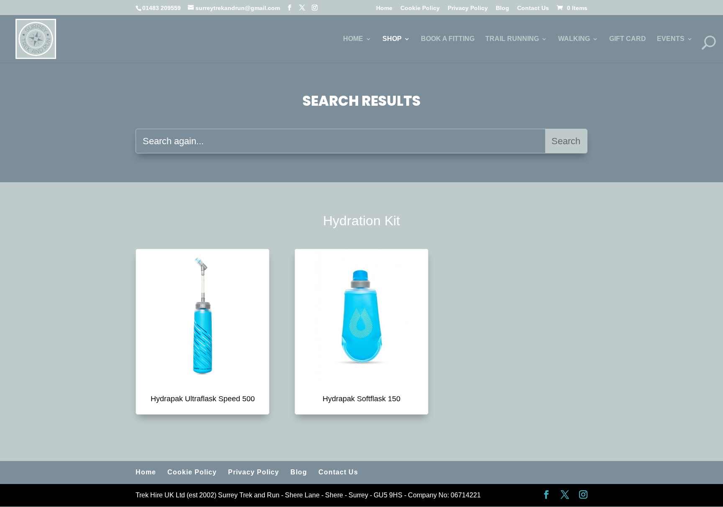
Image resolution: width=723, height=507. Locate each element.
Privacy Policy (468, 8)
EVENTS (671, 39)
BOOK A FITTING (447, 39)
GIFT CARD (627, 39)
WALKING (574, 39)
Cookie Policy (420, 8)
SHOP (392, 39)
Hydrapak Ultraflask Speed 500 (203, 399)
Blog (502, 8)
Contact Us (533, 8)
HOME (353, 39)
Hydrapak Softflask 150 (361, 399)
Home (384, 8)
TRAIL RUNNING (512, 39)
